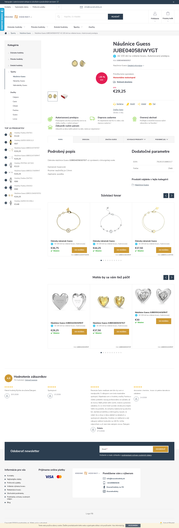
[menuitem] (16, 27)
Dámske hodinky (17, 53)
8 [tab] (116, 260)
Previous (165, 195)
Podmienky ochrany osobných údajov (18, 498)
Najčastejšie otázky (21, 7)
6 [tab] (112, 260)
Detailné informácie (135, 65)
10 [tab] (121, 260)
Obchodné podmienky (15, 493)
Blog (8, 502)
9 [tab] (118, 260)
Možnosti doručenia (124, 82)
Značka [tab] (111, 139)
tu (123, 525)
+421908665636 (113, 483)
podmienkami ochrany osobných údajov (137, 455)
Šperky (13, 72)
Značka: (118, 110)
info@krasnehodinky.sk (116, 478)
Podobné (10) (160, 139)
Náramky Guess (19, 81)
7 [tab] (114, 260)
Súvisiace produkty (135, 139)
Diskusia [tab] (85, 139)
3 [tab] (105, 260)
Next (171, 195)
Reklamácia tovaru (14, 490)
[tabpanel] (69, 229)
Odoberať (160, 449)
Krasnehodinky (112, 491)
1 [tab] (101, 260)
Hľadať (115, 16)
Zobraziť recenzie (31, 380)
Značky (13, 92)
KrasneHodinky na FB (115, 487)
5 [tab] (110, 260)
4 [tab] (107, 260)
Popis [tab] (60, 139)
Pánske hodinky (16, 59)
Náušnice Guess (19, 76)
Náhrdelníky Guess (20, 85)
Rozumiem (133, 525)
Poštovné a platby (39, 7)
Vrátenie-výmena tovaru (16, 486)
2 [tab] (103, 260)
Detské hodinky (16, 65)
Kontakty (8, 7)
